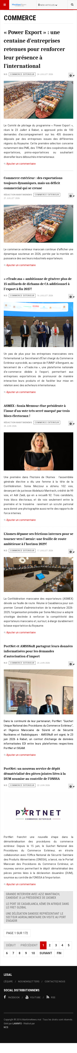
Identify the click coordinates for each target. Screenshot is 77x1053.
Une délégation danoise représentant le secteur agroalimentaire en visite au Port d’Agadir (36, 917)
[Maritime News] (19, 4)
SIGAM (21, 748)
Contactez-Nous (55, 981)
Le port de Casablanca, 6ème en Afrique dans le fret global (37, 905)
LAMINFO (17, 1023)
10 (33, 953)
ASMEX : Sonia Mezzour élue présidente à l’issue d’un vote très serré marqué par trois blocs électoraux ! (37, 411)
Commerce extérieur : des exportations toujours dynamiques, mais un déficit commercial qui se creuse (33, 183)
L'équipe (8, 981)
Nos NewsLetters (28, 981)
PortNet (8, 748)
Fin (59, 953)
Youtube (35, 997)
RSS (53, 997)
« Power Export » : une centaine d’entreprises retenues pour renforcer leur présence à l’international (34, 49)
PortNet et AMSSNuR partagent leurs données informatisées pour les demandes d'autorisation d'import (38, 651)
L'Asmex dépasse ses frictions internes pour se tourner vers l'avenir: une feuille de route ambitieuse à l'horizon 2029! (38, 539)
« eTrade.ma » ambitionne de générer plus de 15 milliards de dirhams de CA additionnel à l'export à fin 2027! (38, 284)
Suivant (45, 953)
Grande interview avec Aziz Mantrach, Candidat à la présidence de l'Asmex (33, 895)
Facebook (14, 997)
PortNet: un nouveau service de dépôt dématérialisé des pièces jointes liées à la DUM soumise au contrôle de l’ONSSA (35, 774)
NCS (6, 1027)
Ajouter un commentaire (21, 163)
